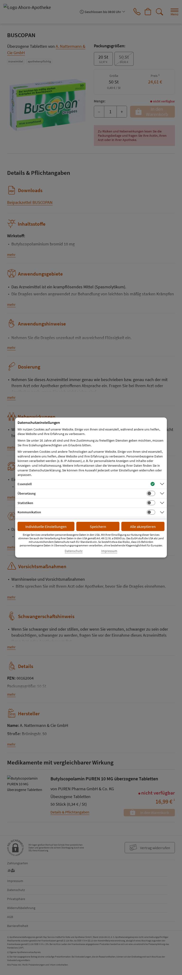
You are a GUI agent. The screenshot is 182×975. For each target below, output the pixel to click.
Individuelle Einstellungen (46, 526)
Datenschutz (73, 551)
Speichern (98, 526)
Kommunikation (29, 512)
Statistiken (25, 503)
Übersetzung (27, 493)
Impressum (109, 551)
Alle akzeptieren (143, 526)
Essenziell (25, 484)
